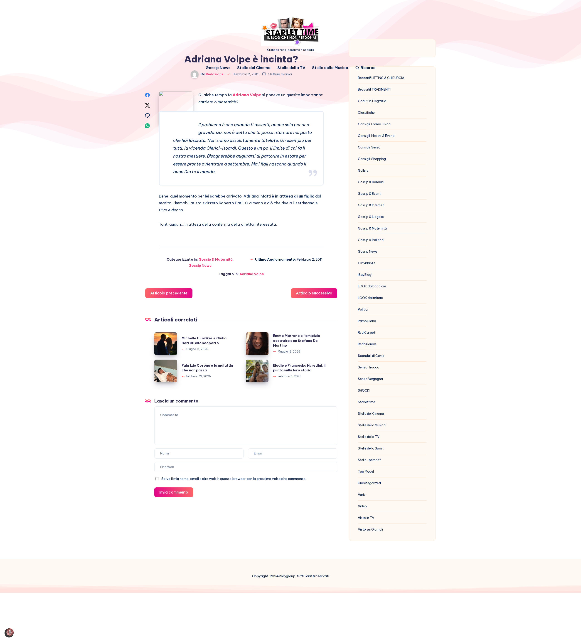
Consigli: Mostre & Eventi (376, 136)
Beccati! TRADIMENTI (374, 89)
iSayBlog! (365, 275)
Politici (363, 309)
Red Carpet (366, 333)
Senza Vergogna (370, 379)
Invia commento (173, 492)
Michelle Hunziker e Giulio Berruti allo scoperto (204, 340)
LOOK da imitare (370, 298)
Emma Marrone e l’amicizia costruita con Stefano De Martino (296, 340)
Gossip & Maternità (216, 259)
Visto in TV (366, 518)
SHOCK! (364, 390)
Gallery (363, 170)
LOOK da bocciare (372, 286)
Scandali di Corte (371, 356)
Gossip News (218, 67)
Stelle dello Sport (371, 448)
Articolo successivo (314, 293)
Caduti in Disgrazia (372, 101)
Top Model (366, 471)
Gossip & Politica (371, 240)
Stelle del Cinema (254, 67)
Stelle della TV (291, 67)
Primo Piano (367, 321)
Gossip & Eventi (369, 194)
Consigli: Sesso (369, 147)
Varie (362, 495)
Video (362, 506)
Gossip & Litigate (371, 217)
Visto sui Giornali (370, 529)
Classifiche (366, 113)
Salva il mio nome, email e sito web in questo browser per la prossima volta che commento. (233, 479)
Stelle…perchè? (369, 460)
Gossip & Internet (371, 205)
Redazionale (367, 344)
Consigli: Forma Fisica (374, 124)
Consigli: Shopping (372, 159)
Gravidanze (366, 263)
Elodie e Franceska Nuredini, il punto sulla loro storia (299, 368)
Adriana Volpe (247, 94)
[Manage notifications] (10, 632)
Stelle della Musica (330, 67)
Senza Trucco (368, 367)
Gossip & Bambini (371, 182)
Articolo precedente (168, 293)
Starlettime (366, 402)
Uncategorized (369, 483)
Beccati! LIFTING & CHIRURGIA (381, 78)
